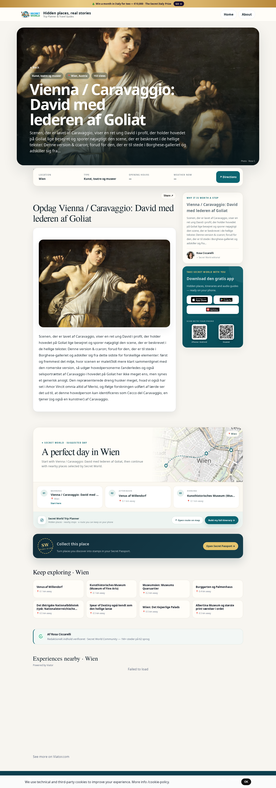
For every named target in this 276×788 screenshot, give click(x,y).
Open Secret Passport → (220, 546)
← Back (34, 67)
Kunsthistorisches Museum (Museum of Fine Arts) (222, 496)
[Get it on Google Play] (226, 299)
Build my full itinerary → (221, 520)
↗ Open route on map (187, 520)
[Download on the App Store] (199, 299)
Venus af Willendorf (132, 496)
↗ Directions (228, 177)
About (247, 14)
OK (246, 781)
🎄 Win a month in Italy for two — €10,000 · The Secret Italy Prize (137, 3)
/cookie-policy (158, 782)
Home (228, 14)
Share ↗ (168, 195)
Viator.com (61, 756)
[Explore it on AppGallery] (213, 309)
